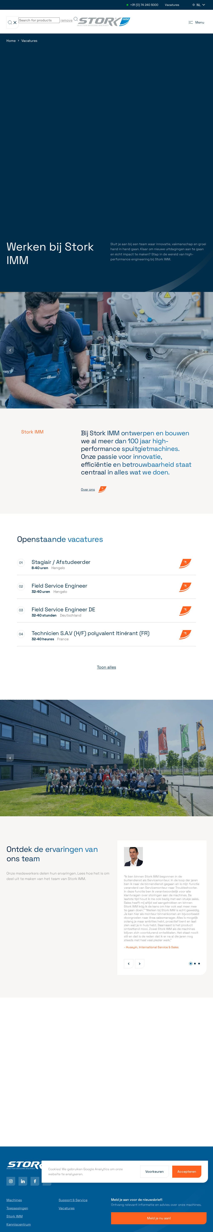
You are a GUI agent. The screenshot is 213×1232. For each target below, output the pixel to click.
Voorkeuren (154, 1171)
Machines (14, 1200)
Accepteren (186, 1171)
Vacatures (172, 5)
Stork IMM (14, 1216)
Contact (18, 1133)
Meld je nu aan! (159, 1218)
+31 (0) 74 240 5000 (144, 5)
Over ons (88, 489)
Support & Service (73, 1200)
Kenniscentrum (18, 1224)
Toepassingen (17, 1208)
